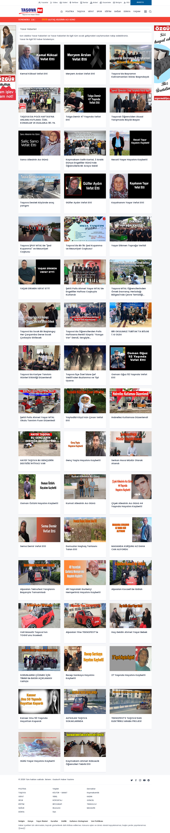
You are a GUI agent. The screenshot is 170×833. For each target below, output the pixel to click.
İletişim (21, 821)
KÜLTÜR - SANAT (60, 792)
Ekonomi (56, 808)
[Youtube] (144, 780)
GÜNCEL (90, 800)
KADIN (89, 796)
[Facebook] (136, 780)
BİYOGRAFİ (57, 804)
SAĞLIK (117, 11)
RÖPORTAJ (57, 800)
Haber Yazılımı (67, 779)
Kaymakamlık (93, 792)
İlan (54, 812)
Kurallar (54, 821)
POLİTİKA (70, 11)
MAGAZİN (91, 808)
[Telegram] (148, 780)
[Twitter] (131, 780)
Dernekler (91, 789)
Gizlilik (64, 821)
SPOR (99, 11)
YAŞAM (136, 11)
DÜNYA (127, 11)
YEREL (55, 796)
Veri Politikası (97, 821)
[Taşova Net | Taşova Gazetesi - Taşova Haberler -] (30, 11)
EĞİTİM (108, 11)
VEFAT (91, 11)
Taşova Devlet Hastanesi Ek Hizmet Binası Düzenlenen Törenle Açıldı (79, 19)
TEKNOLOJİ (91, 804)
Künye (30, 821)
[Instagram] (140, 780)
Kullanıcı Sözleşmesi (79, 821)
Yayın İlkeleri (42, 821)
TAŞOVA (81, 11)
